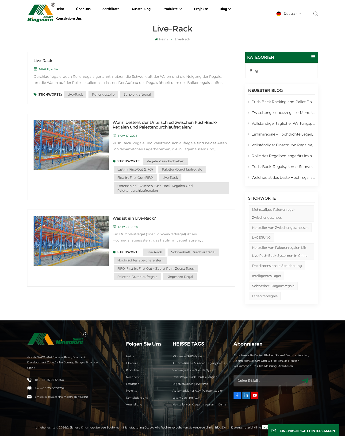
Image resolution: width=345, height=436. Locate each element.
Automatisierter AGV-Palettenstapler (197, 390)
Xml (226, 427)
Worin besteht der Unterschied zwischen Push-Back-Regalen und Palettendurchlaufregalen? (165, 125)
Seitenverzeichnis (201, 427)
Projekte (201, 9)
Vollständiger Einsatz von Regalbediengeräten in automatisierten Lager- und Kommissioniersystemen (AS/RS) (283, 145)
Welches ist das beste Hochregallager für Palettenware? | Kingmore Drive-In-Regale (283, 177)
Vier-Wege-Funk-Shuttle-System (194, 370)
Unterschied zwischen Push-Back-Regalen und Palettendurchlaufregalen (155, 188)
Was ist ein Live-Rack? (134, 218)
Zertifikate (110, 9)
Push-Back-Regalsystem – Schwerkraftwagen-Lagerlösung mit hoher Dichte (283, 166)
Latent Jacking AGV (186, 397)
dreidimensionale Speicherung (277, 266)
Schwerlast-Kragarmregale (273, 286)
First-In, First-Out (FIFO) (135, 177)
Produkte (170, 9)
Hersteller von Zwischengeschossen (280, 228)
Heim (130, 356)
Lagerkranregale (265, 296)
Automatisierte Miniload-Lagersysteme (198, 363)
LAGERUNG (261, 237)
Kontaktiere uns (68, 18)
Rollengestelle (103, 94)
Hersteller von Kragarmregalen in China (199, 404)
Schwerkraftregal (137, 94)
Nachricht (133, 377)
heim (59, 9)
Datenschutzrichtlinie (246, 427)
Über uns (83, 9)
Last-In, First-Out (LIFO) (135, 169)
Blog (223, 9)
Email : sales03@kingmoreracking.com (61, 396)
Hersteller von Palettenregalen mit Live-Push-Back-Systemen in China (279, 251)
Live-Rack (43, 60)
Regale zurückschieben (165, 161)
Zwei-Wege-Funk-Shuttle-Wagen (194, 377)
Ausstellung (141, 9)
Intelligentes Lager (266, 276)
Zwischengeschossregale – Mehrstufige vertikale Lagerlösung (283, 112)
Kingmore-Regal (180, 277)
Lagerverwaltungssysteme (190, 383)
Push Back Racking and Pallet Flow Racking (283, 102)
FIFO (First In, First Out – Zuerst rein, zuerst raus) (156, 268)
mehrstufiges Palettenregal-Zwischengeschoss (273, 213)
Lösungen (132, 383)
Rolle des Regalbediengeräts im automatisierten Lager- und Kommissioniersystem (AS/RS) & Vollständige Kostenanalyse (283, 156)
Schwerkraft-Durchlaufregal (193, 252)
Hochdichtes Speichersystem (140, 260)
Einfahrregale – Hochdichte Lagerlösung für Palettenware (283, 134)
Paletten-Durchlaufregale (182, 169)
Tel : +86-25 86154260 (49, 380)
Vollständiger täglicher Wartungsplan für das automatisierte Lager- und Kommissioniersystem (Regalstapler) (283, 123)
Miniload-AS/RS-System (188, 356)
